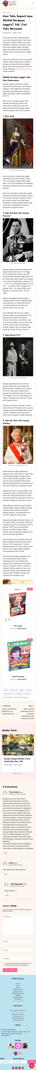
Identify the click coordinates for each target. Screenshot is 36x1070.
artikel (6, 690)
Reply (5, 853)
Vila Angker (18, 626)
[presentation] (18, 744)
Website (6, 958)
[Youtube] (20, 1068)
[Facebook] (16, 1068)
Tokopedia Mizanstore (18, 1018)
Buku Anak (16, 997)
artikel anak (13, 690)
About (18, 985)
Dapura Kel (8, 33)
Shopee (17, 633)
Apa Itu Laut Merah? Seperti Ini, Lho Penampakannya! (9, 710)
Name (6, 941)
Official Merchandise (18, 1001)
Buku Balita (18, 999)
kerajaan (29, 690)
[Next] (31, 753)
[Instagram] (13, 1068)
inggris (21, 690)
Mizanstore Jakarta (18, 1016)
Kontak (18, 983)
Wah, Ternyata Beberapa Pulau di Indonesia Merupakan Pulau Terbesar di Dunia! (27, 712)
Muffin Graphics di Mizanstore (18, 1010)
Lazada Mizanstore (18, 1020)
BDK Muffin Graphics (18, 993)
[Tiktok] (23, 1068)
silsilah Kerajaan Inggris (23, 69)
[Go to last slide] (4, 753)
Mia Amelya (9, 764)
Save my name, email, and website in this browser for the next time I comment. (18, 964)
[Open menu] (32, 3)
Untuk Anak (6, 12)
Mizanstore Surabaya (18, 1014)
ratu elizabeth (8, 697)
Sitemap (18, 987)
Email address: (18, 1058)
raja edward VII (8, 693)
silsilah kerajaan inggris (21, 697)
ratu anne (27, 693)
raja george (18, 693)
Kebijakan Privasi (18, 991)
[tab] (14, 773)
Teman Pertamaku (18, 677)
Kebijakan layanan (18, 989)
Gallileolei (18, 995)
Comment (8, 917)
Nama (2, 1058)
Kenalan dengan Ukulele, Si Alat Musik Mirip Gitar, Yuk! (17, 760)
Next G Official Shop (18, 1012)
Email (6, 950)
